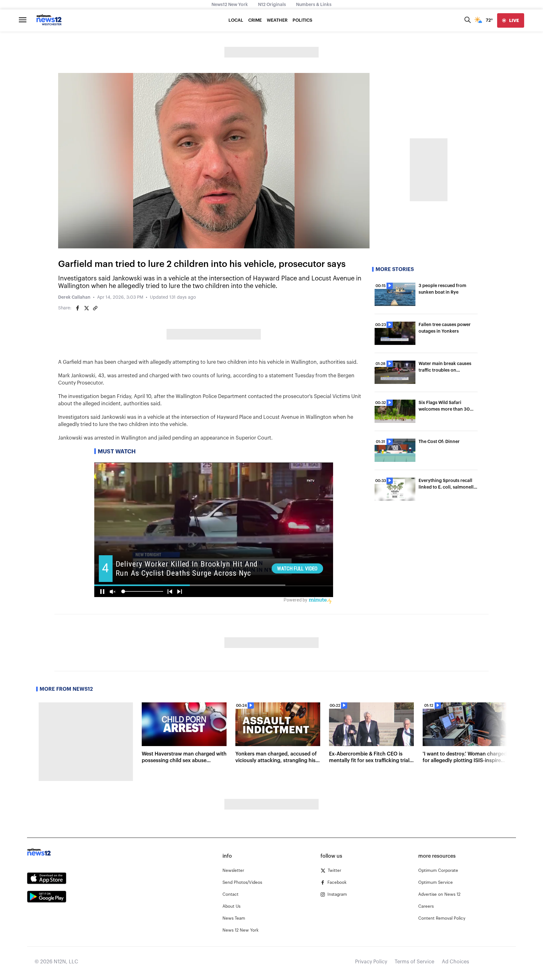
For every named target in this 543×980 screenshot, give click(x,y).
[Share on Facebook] (77, 308)
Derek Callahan (74, 297)
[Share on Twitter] (86, 308)
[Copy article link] (95, 308)
